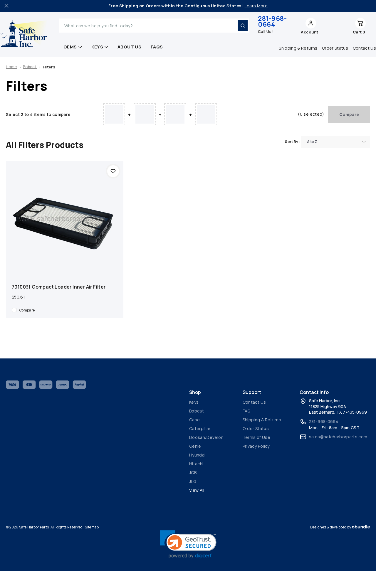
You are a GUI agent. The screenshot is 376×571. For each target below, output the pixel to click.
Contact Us (254, 402)
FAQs (157, 47)
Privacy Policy (256, 446)
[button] (188, 544)
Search (243, 25)
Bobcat (196, 411)
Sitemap (92, 527)
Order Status (335, 48)
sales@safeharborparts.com (338, 436)
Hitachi (196, 463)
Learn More (256, 6)
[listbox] (335, 142)
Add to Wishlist (113, 171)
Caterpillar (200, 428)
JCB (193, 472)
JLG (192, 481)
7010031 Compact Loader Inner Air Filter (59, 286)
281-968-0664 (272, 21)
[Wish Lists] (337, 25)
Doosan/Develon (206, 437)
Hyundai (197, 455)
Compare (349, 114)
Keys (97, 47)
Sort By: (292, 141)
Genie (195, 446)
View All (196, 490)
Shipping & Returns (298, 48)
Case (194, 419)
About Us (129, 47)
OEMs (70, 47)
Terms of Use (256, 437)
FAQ (247, 411)
